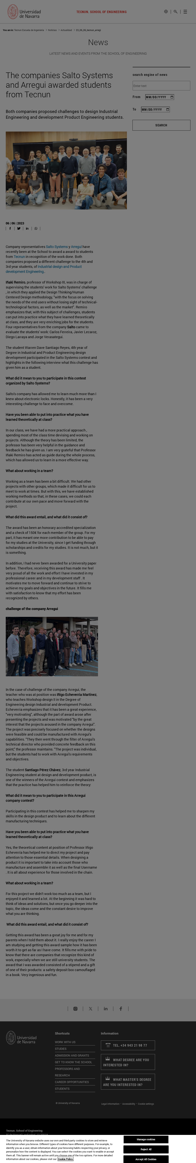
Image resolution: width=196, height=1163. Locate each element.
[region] (98, 1149)
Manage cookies (146, 1139)
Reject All (146, 1149)
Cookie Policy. (65, 1159)
